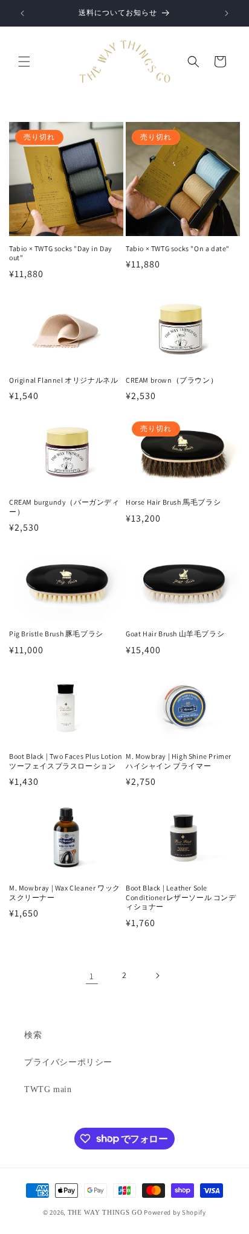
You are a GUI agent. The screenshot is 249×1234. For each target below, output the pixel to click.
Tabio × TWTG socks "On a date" (178, 248)
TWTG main (47, 1089)
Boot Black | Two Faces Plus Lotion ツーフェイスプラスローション (65, 761)
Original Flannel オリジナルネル (66, 380)
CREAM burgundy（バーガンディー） (64, 506)
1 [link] (91, 976)
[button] (24, 61)
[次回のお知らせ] (226, 13)
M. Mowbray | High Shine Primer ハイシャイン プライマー (178, 761)
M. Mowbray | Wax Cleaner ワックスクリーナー (64, 892)
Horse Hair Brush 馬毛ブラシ (173, 502)
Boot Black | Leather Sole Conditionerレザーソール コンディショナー (181, 897)
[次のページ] (157, 975)
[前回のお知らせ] (22, 13)
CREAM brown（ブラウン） (172, 380)
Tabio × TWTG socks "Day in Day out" (60, 253)
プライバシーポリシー (68, 1062)
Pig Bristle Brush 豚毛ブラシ (56, 633)
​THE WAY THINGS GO (105, 1212)
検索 (33, 1035)
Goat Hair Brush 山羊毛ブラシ (175, 633)
